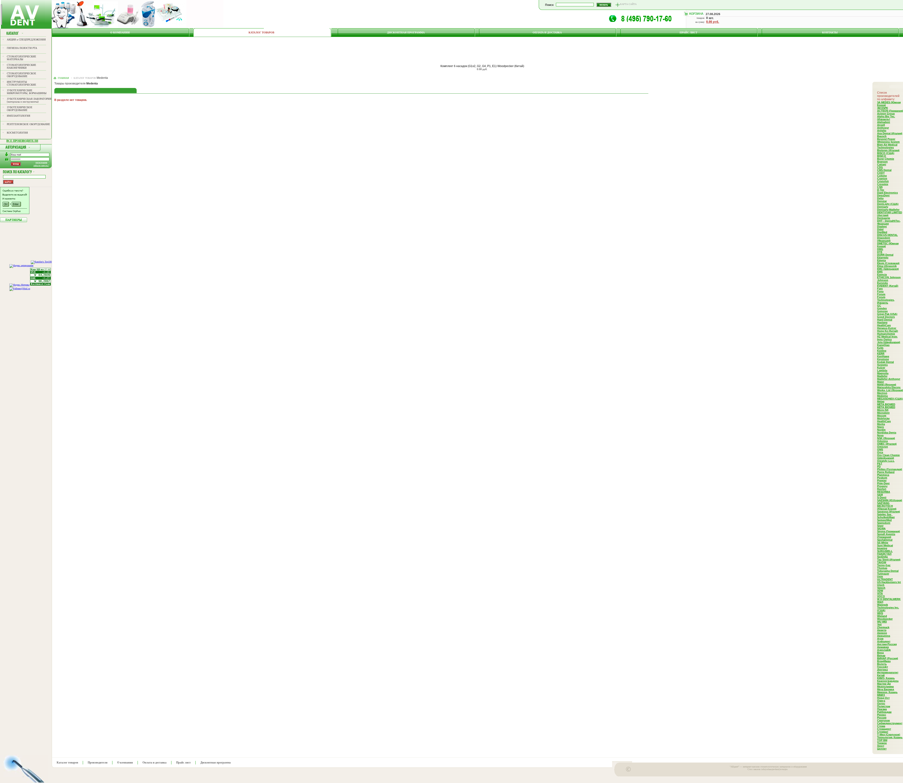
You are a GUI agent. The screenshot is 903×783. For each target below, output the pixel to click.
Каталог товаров (261, 32)
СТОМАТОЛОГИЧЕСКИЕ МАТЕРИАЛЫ (21, 58)
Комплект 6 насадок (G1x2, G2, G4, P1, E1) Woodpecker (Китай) (482, 66)
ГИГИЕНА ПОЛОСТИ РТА (22, 48)
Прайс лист (688, 32)
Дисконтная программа (406, 32)
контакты (830, 32)
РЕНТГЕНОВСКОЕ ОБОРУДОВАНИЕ (28, 124)
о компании (120, 32)
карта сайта (628, 4)
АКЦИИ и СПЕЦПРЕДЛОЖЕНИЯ (26, 39)
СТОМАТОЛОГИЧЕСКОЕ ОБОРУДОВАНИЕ (21, 75)
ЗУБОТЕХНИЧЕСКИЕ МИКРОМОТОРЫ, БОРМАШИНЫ (27, 92)
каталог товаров (85, 78)
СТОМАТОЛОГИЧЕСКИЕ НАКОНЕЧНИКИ (21, 66)
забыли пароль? (41, 165)
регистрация (41, 162)
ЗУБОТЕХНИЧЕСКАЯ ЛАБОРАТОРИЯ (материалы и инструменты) (29, 100)
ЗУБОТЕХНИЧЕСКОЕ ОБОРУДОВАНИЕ (19, 108)
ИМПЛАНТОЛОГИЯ (18, 115)
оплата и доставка (547, 32)
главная (63, 78)
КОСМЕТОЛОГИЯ (17, 132)
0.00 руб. (712, 22)
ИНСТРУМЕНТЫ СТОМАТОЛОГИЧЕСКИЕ (21, 83)
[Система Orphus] (14, 213)
